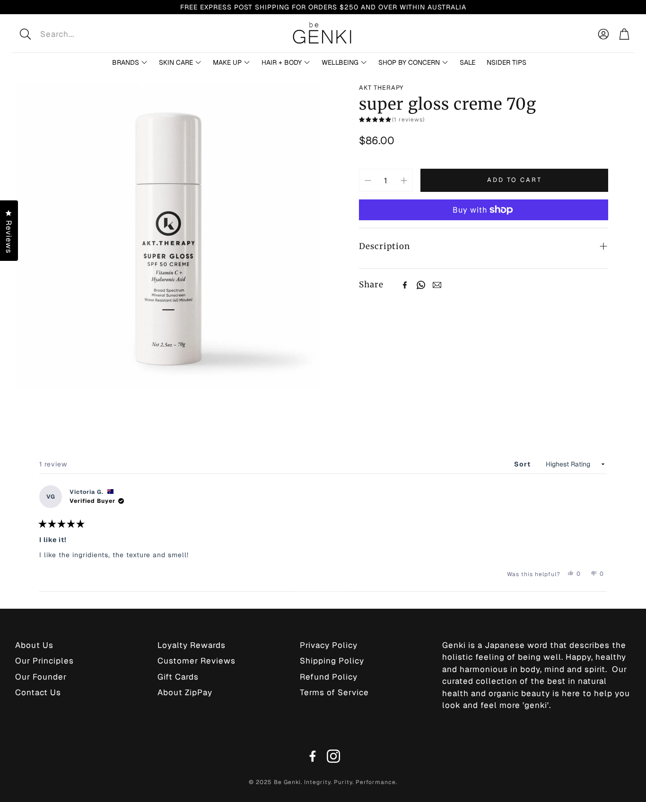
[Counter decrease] (367, 180)
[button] (86, 34)
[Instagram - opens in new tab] (333, 756)
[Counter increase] (403, 180)
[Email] (437, 285)
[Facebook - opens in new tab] (312, 756)
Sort (523, 464)
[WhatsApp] (421, 285)
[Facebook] (405, 285)
